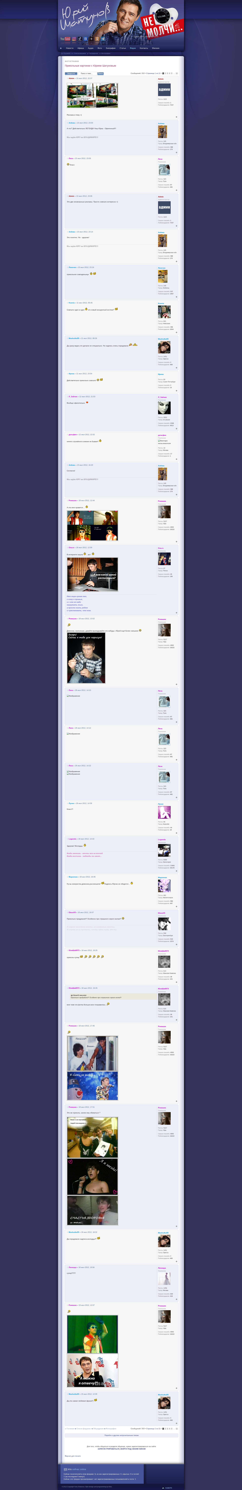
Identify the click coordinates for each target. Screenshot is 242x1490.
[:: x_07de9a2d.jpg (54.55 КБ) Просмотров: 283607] (92, 1071)
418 (171, 1296)
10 (171, 387)
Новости (69, 48)
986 (171, 901)
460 (171, 365)
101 (171, 979)
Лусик (71, 803)
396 (171, 327)
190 (171, 576)
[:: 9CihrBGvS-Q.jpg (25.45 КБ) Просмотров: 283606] (92, 1225)
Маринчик (73, 877)
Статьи (123, 48)
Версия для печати (73, 1456)
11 (177, 73)
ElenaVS (72, 912)
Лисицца (73, 1267)
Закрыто (71, 74)
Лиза (71, 158)
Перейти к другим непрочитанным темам (121, 1435)
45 (171, 574)
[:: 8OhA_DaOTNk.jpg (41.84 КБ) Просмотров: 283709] (92, 540)
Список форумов (79, 53)
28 (171, 977)
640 (171, 1294)
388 (171, 147)
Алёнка (72, 123)
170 (171, 149)
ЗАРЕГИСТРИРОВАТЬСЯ (108, 1449)
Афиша (81, 48)
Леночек (72, 267)
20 (171, 830)
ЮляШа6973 (74, 950)
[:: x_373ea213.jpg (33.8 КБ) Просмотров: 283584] (92, 1387)
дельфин (73, 435)
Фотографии (105, 53)
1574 (172, 941)
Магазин (155, 48)
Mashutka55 (74, 338)
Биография (110, 48)
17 (171, 454)
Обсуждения (93, 53)
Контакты (144, 48)
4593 (172, 527)
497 (171, 903)
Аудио (90, 48)
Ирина (71, 374)
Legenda (72, 839)
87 (171, 185)
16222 (172, 529)
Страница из (153, 73)
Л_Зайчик (73, 397)
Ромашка (73, 500)
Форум (133, 48)
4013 (172, 425)
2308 (172, 423)
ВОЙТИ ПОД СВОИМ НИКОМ (133, 1449)
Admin (71, 78)
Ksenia (72, 303)
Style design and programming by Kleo (98, 1487)
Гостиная (67, 53)
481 (171, 187)
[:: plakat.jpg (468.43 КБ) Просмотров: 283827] (92, 107)
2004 (172, 329)
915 (171, 939)
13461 (172, 865)
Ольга (71, 547)
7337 (172, 105)
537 (171, 291)
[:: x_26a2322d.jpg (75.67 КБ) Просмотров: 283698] (86, 683)
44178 (172, 868)
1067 (172, 294)
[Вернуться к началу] (176, 117)
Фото (100, 48)
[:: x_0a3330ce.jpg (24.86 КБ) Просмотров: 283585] (92, 1353)
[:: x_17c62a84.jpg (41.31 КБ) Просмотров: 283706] (92, 591)
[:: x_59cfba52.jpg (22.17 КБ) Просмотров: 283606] (92, 1195)
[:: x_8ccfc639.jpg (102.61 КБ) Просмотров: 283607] (92, 1100)
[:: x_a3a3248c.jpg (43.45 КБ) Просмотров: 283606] (92, 1158)
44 (171, 828)
